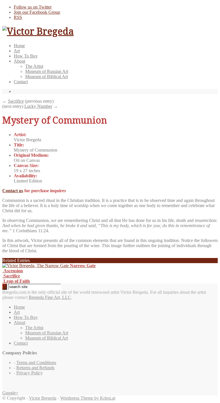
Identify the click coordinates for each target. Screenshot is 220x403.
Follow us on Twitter (33, 7)
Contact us (12, 190)
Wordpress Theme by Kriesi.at (87, 398)
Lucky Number (38, 106)
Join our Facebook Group (37, 12)
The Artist (34, 66)
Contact (21, 81)
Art (17, 50)
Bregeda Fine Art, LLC (50, 297)
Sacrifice (16, 101)
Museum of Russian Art (46, 71)
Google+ (10, 392)
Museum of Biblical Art (46, 76)
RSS (18, 17)
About (19, 61)
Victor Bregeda (42, 398)
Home (19, 45)
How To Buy (26, 55)
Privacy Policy (29, 372)
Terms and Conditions (36, 362)
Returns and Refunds (35, 367)
